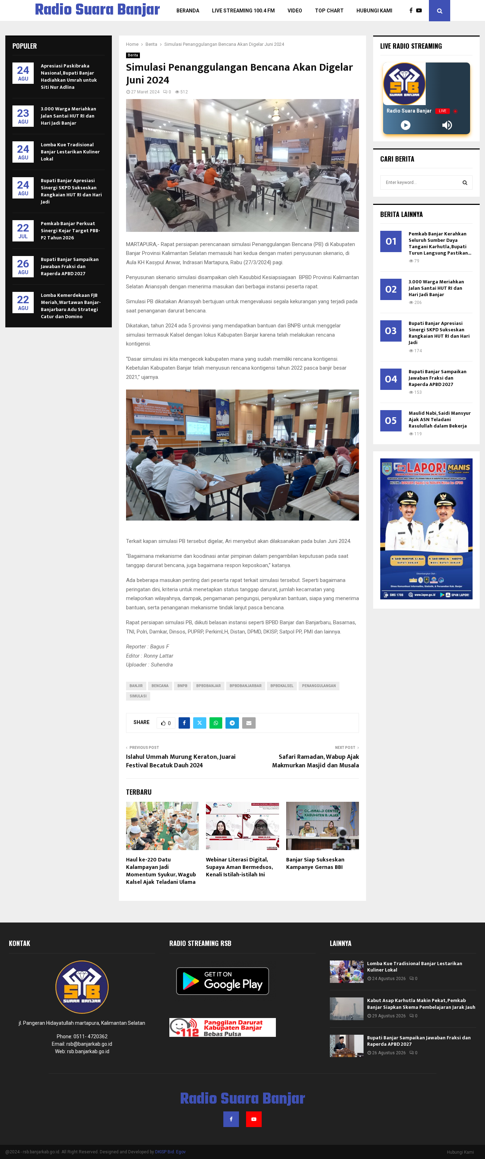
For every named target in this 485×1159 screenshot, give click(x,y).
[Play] (406, 125)
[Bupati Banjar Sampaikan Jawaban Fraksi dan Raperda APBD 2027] (347, 1046)
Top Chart (329, 10)
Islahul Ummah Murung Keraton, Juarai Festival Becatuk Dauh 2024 (181, 761)
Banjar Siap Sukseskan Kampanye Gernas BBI (315, 863)
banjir (136, 686)
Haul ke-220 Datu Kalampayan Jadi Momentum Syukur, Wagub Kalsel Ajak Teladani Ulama (161, 871)
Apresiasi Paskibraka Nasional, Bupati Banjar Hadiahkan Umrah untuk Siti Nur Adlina (69, 76)
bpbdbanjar (208, 686)
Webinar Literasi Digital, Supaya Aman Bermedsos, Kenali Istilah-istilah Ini (239, 867)
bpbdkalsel (282, 686)
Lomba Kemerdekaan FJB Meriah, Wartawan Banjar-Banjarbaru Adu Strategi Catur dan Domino (71, 306)
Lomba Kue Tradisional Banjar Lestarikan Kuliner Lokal (70, 152)
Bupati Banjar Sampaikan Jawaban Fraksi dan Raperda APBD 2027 (70, 266)
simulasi (138, 696)
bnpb (182, 686)
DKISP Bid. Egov (170, 1151)
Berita (133, 55)
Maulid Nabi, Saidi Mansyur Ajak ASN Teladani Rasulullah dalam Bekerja (440, 419)
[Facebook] (412, 10)
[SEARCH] (465, 182)
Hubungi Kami (374, 10)
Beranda (187, 10)
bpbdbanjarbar (246, 686)
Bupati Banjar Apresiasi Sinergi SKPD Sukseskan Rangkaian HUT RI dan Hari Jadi (71, 191)
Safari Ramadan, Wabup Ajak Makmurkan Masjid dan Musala (315, 761)
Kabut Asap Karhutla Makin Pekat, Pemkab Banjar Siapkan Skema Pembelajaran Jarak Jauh (421, 1003)
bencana (160, 686)
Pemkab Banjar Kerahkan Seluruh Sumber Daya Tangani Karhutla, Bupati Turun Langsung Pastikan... (440, 243)
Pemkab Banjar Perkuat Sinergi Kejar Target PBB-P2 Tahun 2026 (70, 230)
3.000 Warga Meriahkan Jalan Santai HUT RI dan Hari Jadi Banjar (68, 116)
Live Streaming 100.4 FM (243, 10)
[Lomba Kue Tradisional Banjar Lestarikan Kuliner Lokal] (347, 972)
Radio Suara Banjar (97, 10)
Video (295, 10)
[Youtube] (420, 10)
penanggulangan (319, 686)
